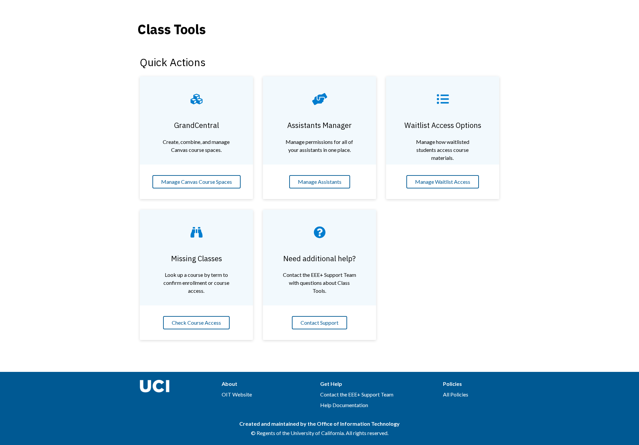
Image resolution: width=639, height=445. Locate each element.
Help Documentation (344, 405)
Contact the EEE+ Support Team (356, 394)
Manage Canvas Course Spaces (196, 181)
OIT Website (237, 394)
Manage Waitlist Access (442, 181)
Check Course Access (196, 322)
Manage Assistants (319, 181)
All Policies (455, 394)
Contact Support (319, 322)
